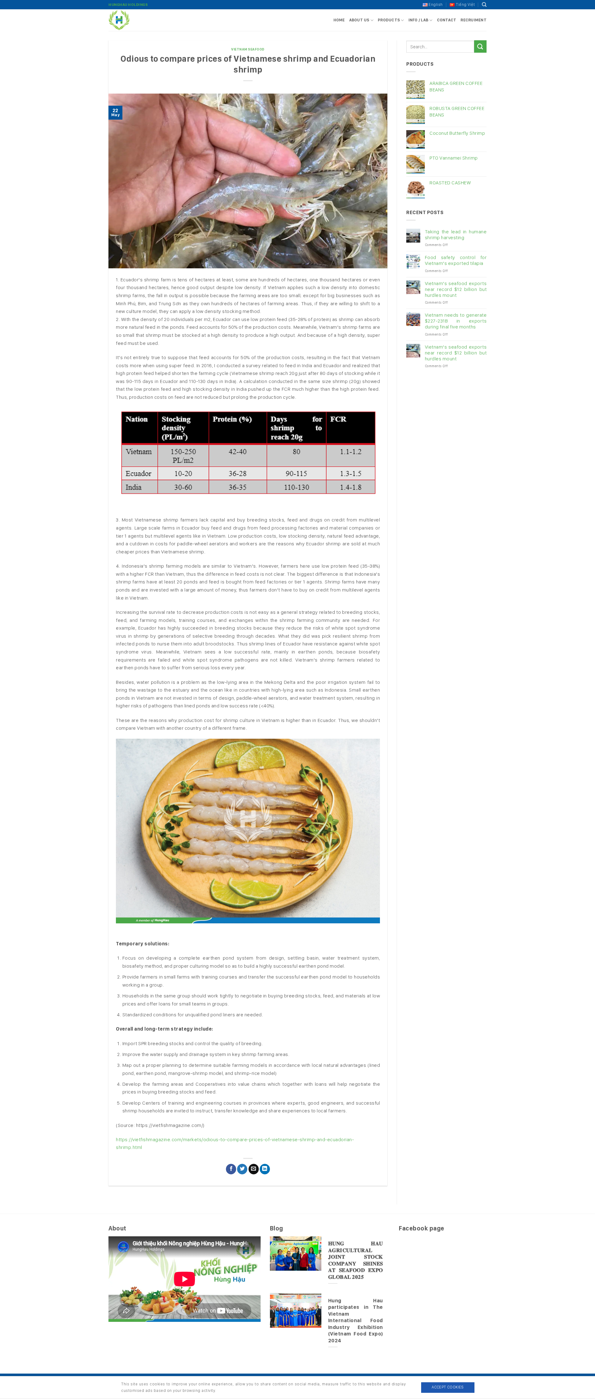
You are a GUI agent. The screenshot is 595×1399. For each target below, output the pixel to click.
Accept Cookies (448, 1387)
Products (389, 20)
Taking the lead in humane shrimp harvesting (456, 234)
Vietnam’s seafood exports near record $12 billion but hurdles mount (456, 289)
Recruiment (474, 20)
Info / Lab (418, 20)
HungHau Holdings (128, 4)
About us (359, 20)
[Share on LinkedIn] (265, 1169)
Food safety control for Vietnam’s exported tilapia (456, 260)
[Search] (484, 4)
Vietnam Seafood (248, 49)
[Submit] (480, 46)
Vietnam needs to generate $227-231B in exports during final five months (456, 321)
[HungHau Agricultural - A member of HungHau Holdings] (139, 20)
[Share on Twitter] (242, 1169)
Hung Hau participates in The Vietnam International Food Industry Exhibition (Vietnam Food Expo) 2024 (355, 1320)
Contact (446, 20)
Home (339, 20)
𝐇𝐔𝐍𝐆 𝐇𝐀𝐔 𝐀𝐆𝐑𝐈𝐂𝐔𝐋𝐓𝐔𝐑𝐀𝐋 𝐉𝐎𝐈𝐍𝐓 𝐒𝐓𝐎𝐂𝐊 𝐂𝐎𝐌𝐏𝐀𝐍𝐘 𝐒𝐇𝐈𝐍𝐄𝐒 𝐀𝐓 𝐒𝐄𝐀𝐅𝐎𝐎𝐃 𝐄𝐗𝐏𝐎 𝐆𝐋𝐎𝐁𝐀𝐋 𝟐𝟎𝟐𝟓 (355, 1260)
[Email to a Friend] (254, 1169)
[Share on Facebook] (231, 1169)
